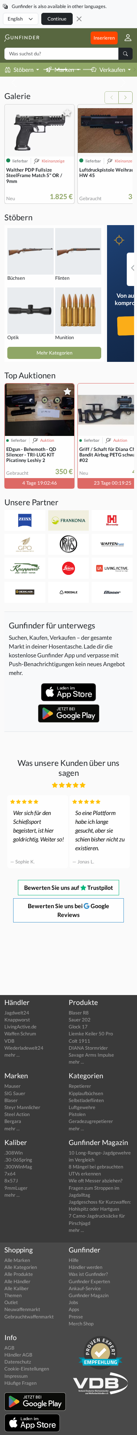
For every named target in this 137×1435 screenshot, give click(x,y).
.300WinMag (18, 1167)
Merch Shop (81, 1323)
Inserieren (104, 38)
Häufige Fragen (20, 1383)
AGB (9, 1348)
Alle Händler (17, 1281)
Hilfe (74, 1260)
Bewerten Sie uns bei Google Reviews (68, 910)
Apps (74, 1309)
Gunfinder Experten (89, 1281)
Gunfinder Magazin (89, 1295)
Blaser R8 (79, 1013)
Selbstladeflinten (86, 1100)
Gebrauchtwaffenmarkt (29, 1317)
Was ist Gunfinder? (88, 1274)
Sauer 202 (80, 1020)
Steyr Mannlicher (22, 1107)
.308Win (13, 1153)
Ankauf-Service (85, 1288)
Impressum (16, 1376)
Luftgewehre (82, 1107)
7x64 (10, 1174)
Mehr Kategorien (54, 353)
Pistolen (77, 1114)
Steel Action (17, 1114)
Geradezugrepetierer (91, 1121)
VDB (9, 1041)
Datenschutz (17, 1362)
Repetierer (80, 1086)
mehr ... (12, 1055)
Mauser (12, 1086)
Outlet (11, 1302)
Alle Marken (17, 1260)
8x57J (11, 1180)
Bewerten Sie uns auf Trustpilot (68, 887)
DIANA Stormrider (88, 1048)
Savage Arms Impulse (91, 1055)
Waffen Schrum (20, 1033)
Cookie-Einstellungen (26, 1369)
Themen (13, 1295)
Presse (76, 1317)
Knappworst (17, 1020)
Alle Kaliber (16, 1288)
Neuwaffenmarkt (22, 1309)
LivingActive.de (20, 1027)
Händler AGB (18, 1355)
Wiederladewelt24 (23, 1048)
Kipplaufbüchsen (86, 1093)
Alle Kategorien (20, 1267)
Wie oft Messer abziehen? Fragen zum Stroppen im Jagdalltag (95, 1187)
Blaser (11, 1100)
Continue (56, 19)
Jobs (73, 1302)
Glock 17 (78, 1027)
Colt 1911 (79, 1041)
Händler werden (85, 1267)
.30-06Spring (18, 1160)
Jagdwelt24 (16, 1013)
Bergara (12, 1121)
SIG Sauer (14, 1093)
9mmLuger (15, 1188)
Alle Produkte (18, 1274)
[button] (125, 38)
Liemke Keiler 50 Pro (91, 1033)
